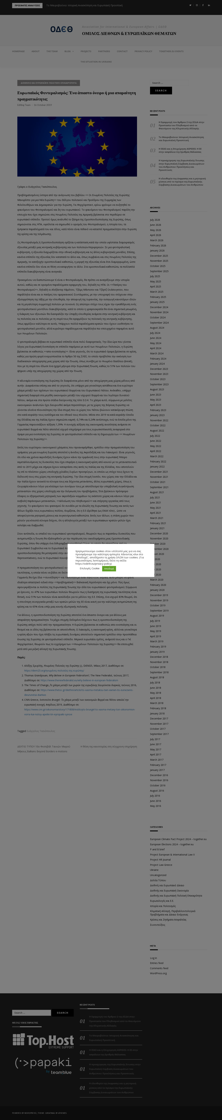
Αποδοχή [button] (109, 568)
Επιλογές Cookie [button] (90, 568)
